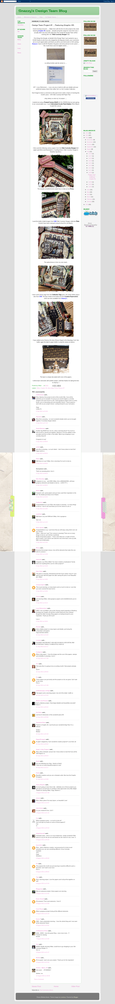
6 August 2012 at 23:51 (42, 925)
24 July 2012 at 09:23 (42, 755)
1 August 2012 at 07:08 (42, 792)
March (89, 196)
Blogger (76, 997)
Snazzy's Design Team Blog (42, 11)
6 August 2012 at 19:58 (42, 903)
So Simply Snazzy (50, 17)
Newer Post (36, 986)
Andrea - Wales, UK (42, 967)
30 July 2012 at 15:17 (42, 767)
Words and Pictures (42, 700)
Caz (37, 818)
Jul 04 (90, 184)
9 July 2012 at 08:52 (42, 485)
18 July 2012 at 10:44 (42, 695)
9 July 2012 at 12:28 (42, 554)
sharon (38, 798)
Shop (40, 17)
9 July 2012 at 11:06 (42, 508)
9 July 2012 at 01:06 (42, 411)
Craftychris (39, 502)
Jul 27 (90, 156)
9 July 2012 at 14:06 (42, 591)
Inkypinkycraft (40, 833)
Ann (37, 944)
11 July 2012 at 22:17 (42, 646)
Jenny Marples (40, 784)
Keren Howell (40, 899)
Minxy (38, 548)
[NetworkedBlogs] (90, 95)
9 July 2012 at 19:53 (42, 621)
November (90, 142)
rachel (38, 447)
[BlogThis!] (55, 386)
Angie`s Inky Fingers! (42, 749)
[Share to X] (57, 386)
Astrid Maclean (40, 428)
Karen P (38, 919)
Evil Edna (39, 712)
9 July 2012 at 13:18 (42, 566)
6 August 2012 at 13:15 (42, 883)
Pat (37, 677)
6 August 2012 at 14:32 (42, 893)
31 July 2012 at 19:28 (42, 779)
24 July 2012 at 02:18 (42, 734)
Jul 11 (90, 170)
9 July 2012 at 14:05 (42, 579)
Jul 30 (90, 153)
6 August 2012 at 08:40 (42, 858)
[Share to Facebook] (58, 386)
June (88, 189)
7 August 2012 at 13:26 (42, 938)
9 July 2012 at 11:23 (42, 522)
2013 (87, 135)
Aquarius (39, 416)
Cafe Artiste (39, 808)
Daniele (38, 627)
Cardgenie (39, 652)
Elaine (38, 490)
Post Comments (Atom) (46, 990)
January (89, 201)
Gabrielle (39, 559)
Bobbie (38, 957)
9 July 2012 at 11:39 (42, 542)
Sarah (38, 761)
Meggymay (39, 889)
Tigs (37, 877)
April (88, 194)
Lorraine (38, 640)
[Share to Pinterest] (60, 386)
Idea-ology (51, 388)
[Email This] (53, 386)
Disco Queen (40, 527)
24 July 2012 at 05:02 (42, 744)
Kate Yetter (39, 571)
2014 (87, 133)
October (89, 144)
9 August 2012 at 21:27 (42, 952)
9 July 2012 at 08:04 (42, 441)
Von (37, 663)
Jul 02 (90, 186)
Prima (56, 388)
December (90, 139)
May (88, 192)
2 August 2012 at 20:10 (42, 828)
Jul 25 (90, 158)
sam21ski (39, 514)
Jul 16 (90, 165)
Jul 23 (90, 160)
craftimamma (40, 394)
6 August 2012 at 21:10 (42, 913)
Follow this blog (90, 98)
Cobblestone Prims (42, 930)
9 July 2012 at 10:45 (42, 497)
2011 (87, 204)
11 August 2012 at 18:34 (43, 975)
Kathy (38, 773)
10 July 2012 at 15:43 (42, 635)
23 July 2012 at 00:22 (42, 707)
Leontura (63, 997)
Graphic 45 (44, 388)
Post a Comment (39, 979)
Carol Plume (39, 909)
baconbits (39, 845)
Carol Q (38, 596)
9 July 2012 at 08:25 (42, 473)
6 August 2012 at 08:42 (42, 871)
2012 (87, 137)
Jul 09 (90, 172)
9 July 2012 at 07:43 (42, 423)
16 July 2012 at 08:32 (42, 671)
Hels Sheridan (40, 479)
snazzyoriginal (40, 584)
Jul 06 (90, 182)
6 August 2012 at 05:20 (42, 839)
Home (19, 17)
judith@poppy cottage (43, 690)
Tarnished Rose (41, 722)
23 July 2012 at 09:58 (42, 717)
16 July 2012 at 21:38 (42, 685)
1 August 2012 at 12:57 (42, 802)
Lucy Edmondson (41, 608)
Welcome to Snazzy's (30, 17)
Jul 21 (90, 163)
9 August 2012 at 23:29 (42, 962)
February (90, 199)
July (88, 151)
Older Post (75, 986)
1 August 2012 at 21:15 (42, 812)
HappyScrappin (40, 739)
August (89, 149)
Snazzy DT (61, 388)
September (90, 147)
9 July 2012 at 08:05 (42, 463)
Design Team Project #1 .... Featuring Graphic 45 (92, 177)
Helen (38, 458)
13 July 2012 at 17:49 (42, 658)
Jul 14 (90, 168)
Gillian (38, 388)
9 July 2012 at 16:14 (42, 603)
